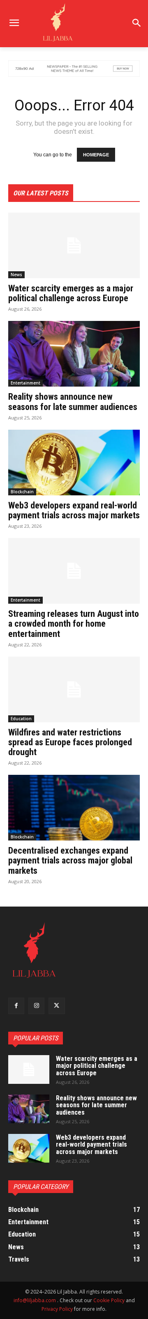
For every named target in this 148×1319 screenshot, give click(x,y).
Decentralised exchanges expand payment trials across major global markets (70, 860)
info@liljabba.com (35, 1300)
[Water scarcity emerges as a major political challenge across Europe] (74, 245)
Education (21, 718)
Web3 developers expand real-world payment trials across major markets (74, 510)
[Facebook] (16, 1006)
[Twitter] (57, 1006)
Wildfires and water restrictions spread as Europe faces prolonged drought (70, 742)
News (16, 274)
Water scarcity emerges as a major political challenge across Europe (70, 293)
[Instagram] (36, 1006)
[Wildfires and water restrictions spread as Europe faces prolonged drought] (74, 689)
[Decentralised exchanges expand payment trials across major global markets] (74, 807)
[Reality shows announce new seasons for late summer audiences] (74, 354)
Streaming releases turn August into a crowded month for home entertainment (73, 624)
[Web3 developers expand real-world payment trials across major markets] (74, 462)
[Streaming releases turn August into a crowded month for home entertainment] (74, 571)
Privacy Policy (57, 1308)
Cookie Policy (109, 1300)
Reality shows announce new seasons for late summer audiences (72, 402)
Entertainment (25, 383)
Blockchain (22, 492)
